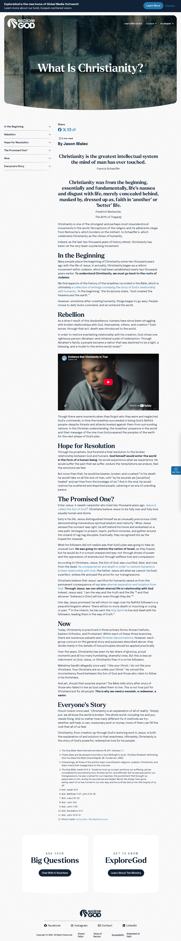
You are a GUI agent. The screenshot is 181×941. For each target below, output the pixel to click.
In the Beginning (13, 126)
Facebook (54, 925)
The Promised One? (16, 150)
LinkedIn (131, 925)
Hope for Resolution (16, 142)
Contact (107, 925)
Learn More (153, 5)
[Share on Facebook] (60, 130)
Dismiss (170, 5)
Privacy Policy (81, 935)
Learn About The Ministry (126, 872)
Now (6, 158)
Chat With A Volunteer (55, 872)
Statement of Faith (133, 935)
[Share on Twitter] (64, 130)
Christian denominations (117, 637)
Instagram (81, 925)
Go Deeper (165, 23)
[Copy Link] (74, 130)
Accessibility (118, 935)
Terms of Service (97, 935)
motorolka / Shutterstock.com (92, 819)
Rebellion (10, 134)
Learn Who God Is (133, 23)
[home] (21, 24)
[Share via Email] (69, 130)
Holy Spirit (117, 610)
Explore (150, 23)
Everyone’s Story (14, 166)
